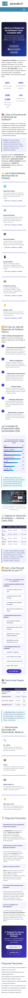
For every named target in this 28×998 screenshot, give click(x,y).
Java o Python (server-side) (14, 656)
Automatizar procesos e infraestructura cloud (12, 641)
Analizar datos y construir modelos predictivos (13, 634)
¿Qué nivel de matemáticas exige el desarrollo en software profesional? (11, 991)
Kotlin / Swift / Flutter (12, 665)
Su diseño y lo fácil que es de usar (14, 590)
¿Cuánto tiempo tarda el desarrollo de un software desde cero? (12, 973)
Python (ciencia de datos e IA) (14, 661)
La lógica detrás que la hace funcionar (14, 597)
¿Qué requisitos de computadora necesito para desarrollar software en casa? (13, 978)
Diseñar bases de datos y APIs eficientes (14, 628)
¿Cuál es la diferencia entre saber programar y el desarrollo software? (13, 982)
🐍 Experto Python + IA (14, 947)
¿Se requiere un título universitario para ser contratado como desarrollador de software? (13, 987)
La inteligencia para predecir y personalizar (14, 603)
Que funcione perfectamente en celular (15, 610)
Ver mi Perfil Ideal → (14, 671)
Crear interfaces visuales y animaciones (13, 622)
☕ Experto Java (14, 952)
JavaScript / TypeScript (13, 652)
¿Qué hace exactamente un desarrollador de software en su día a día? (13, 969)
